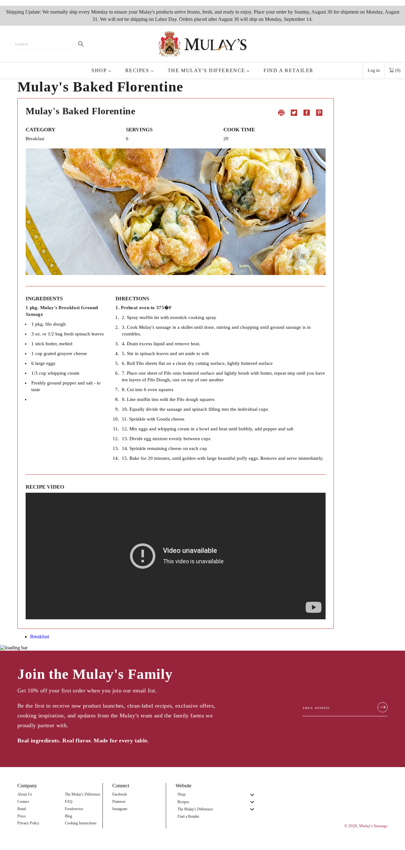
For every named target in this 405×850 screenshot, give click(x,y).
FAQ (68, 802)
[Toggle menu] (252, 794)
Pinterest (118, 802)
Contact (23, 802)
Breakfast (39, 636)
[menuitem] (101, 70)
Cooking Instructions (81, 823)
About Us (24, 794)
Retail (21, 809)
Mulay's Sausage (373, 826)
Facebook (119, 794)
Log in (374, 70)
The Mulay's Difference (82, 794)
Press (21, 816)
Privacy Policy (28, 823)
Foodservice (74, 809)
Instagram (119, 809)
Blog (68, 816)
